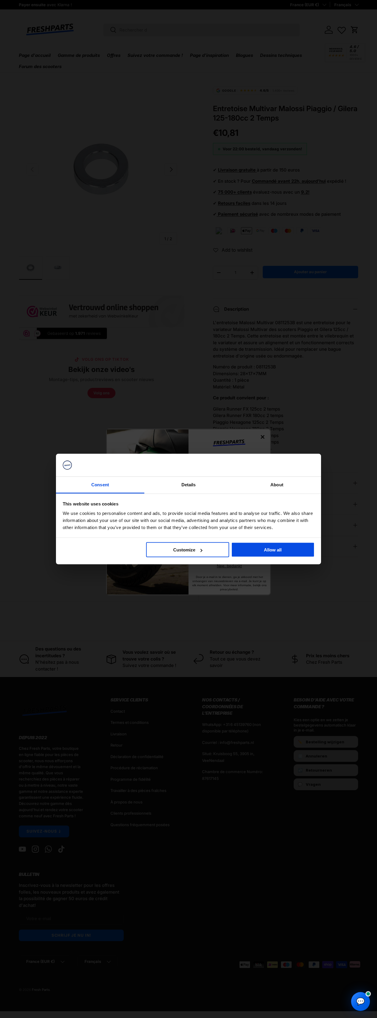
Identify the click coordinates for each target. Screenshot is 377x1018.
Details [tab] (188, 484)
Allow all (273, 549)
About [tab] (276, 484)
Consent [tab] (100, 484)
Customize (184, 549)
